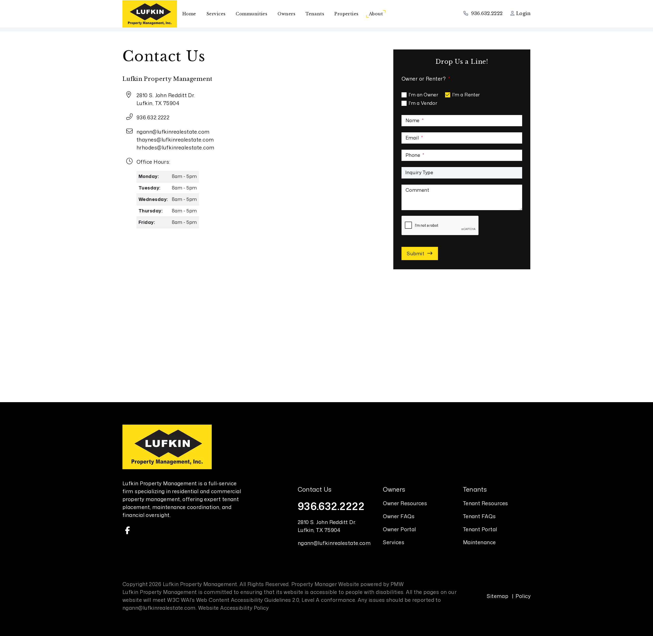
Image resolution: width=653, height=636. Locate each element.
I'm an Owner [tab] (423, 94)
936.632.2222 (487, 13)
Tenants (315, 13)
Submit (415, 253)
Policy (523, 596)
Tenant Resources (485, 503)
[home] (149, 13)
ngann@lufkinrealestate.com (173, 131)
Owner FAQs (399, 516)
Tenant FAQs (479, 516)
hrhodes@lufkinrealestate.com (175, 147)
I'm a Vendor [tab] (423, 103)
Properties (346, 13)
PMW (397, 584)
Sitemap (497, 596)
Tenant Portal (480, 529)
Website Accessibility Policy (233, 607)
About (376, 13)
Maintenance (479, 542)
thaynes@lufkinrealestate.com (175, 139)
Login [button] (522, 13)
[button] (127, 530)
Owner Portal (399, 529)
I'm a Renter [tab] (466, 94)
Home (189, 13)
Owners (286, 13)
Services (216, 13)
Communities (251, 13)
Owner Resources (405, 503)
